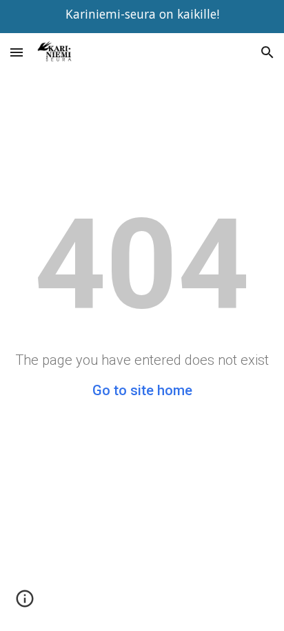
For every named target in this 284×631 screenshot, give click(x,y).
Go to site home (142, 390)
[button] (16, 52)
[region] (142, 16)
